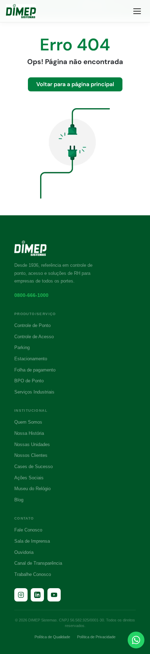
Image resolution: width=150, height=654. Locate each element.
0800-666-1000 (31, 295)
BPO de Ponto (29, 380)
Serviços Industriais (34, 392)
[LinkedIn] (37, 594)
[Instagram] (21, 594)
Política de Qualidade (52, 637)
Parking (22, 347)
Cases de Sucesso (33, 466)
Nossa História (29, 433)
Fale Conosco (28, 530)
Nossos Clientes (30, 455)
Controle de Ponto (32, 325)
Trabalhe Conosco (32, 574)
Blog (18, 499)
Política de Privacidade (96, 637)
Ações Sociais (29, 477)
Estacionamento (30, 358)
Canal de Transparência (38, 563)
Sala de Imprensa (32, 541)
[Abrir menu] (137, 11)
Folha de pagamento (34, 370)
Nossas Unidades (32, 444)
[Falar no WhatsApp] (136, 640)
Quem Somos (28, 422)
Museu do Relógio (32, 488)
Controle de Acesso (34, 336)
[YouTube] (54, 594)
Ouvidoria (23, 552)
